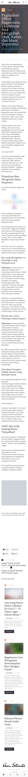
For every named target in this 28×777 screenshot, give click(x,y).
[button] (26, 2)
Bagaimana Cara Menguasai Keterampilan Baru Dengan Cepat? (13, 663)
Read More (9, 631)
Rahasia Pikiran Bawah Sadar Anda (13, 721)
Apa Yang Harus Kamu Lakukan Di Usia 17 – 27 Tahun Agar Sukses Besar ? (13, 608)
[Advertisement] (14, 530)
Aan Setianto (9, 618)
